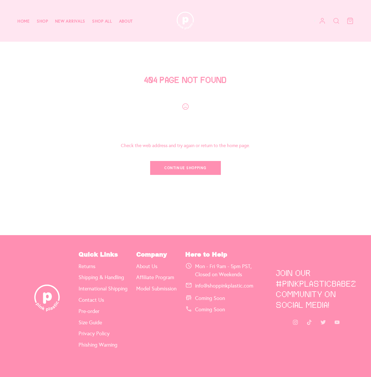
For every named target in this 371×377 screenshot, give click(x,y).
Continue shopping (185, 168)
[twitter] (323, 322)
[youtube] (337, 322)
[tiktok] (309, 322)
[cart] (350, 21)
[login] (322, 21)
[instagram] (295, 322)
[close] (336, 21)
